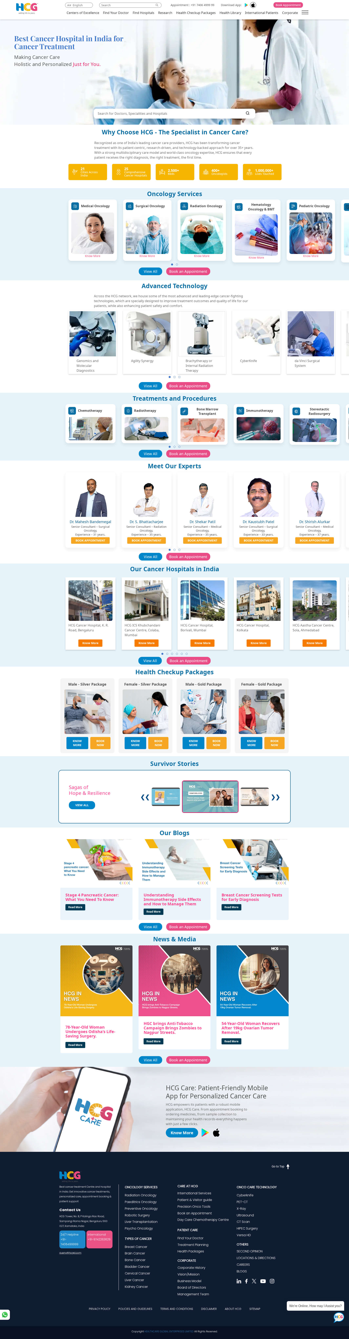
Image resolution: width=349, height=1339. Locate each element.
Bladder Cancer (137, 1266)
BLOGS (242, 1271)
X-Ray (241, 1208)
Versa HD (244, 1235)
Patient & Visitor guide (195, 1200)
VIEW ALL (82, 805)
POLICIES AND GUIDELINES (135, 1309)
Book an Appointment (188, 271)
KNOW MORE (77, 743)
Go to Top (278, 1166)
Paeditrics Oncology (141, 1202)
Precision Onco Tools (194, 1206)
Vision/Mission (189, 1274)
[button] (172, 264)
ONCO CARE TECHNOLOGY (257, 1187)
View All (150, 271)
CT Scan (243, 1221)
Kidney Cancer (136, 1286)
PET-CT (242, 1202)
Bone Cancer (135, 1260)
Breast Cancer (136, 1246)
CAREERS (243, 1264)
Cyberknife (245, 1195)
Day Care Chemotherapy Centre (203, 1219)
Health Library (230, 13)
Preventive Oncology (141, 1208)
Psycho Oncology (139, 1228)
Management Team (193, 1294)
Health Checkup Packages (196, 13)
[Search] (248, 113)
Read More (75, 907)
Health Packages (191, 1251)
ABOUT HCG (233, 1309)
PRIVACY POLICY (99, 1309)
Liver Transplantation (141, 1221)
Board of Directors (192, 1287)
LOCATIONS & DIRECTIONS (256, 1258)
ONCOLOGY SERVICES (141, 1187)
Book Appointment (288, 5)
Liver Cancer (134, 1280)
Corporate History (191, 1267)
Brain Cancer (135, 1253)
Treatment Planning (193, 1244)
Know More (92, 256)
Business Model (189, 1281)
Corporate (290, 13)
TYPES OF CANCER (138, 1238)
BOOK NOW (100, 743)
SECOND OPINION (250, 1251)
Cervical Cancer (137, 1273)
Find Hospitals (143, 13)
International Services (194, 1193)
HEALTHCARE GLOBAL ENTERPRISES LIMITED (169, 1331)
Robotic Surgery (137, 1215)
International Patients (261, 13)
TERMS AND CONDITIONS (176, 1309)
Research (165, 13)
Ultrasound (245, 1215)
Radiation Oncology (141, 1195)
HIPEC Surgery (247, 1228)
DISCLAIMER (209, 1309)
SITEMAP (254, 1309)
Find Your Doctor (116, 13)
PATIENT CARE (188, 1230)
